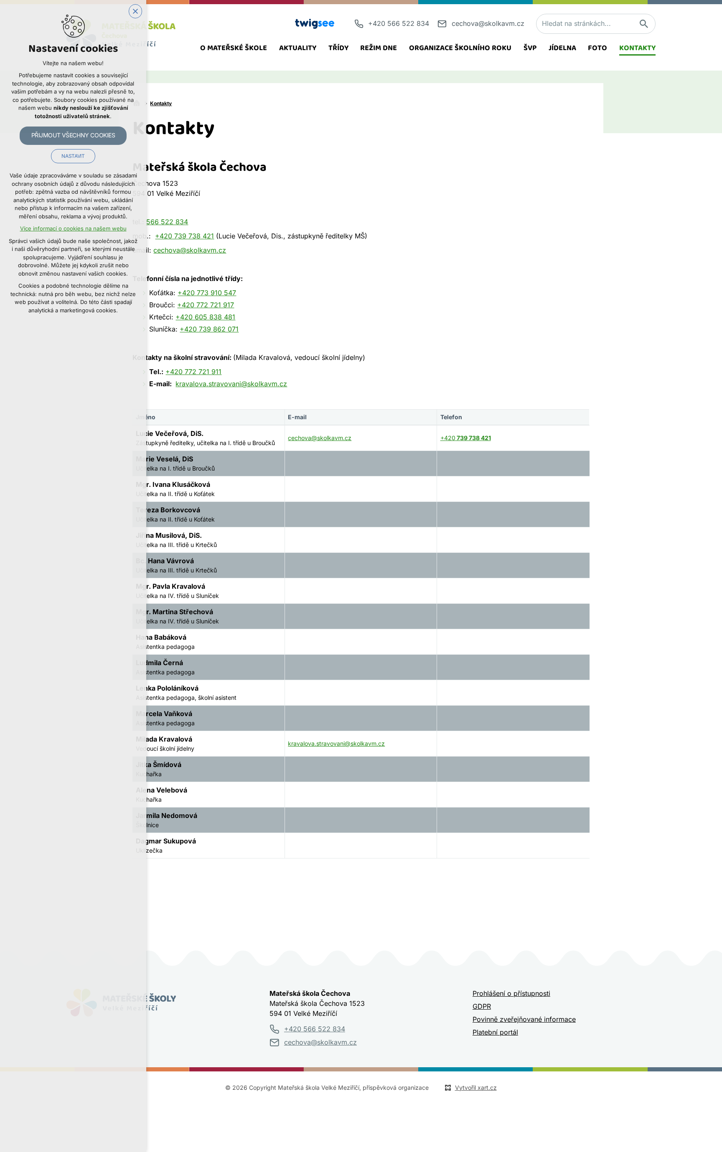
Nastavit (72, 156)
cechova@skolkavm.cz (189, 250)
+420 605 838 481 (205, 317)
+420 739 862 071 (209, 329)
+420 (465, 438)
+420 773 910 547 (207, 293)
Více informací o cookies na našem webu (73, 228)
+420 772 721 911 (193, 372)
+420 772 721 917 (205, 305)
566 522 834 (167, 222)
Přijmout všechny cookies (73, 135)
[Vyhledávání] (596, 24)
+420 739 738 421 (184, 236)
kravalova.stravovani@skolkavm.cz (231, 384)
